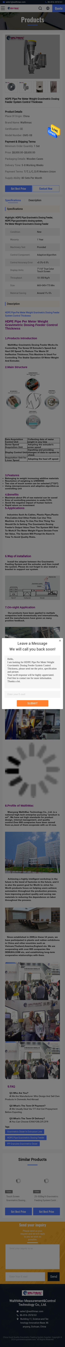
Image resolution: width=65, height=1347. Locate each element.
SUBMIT (32, 703)
